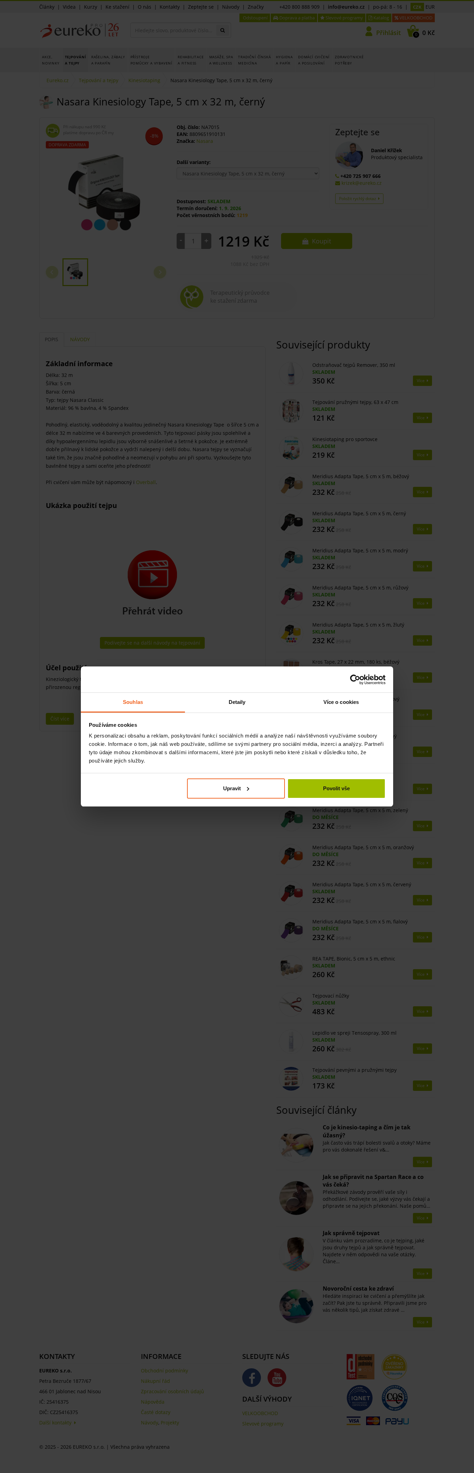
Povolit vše (336, 788)
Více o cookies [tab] (341, 702)
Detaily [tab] (237, 702)
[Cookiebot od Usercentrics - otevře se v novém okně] (355, 679)
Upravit (232, 788)
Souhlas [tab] (133, 702)
